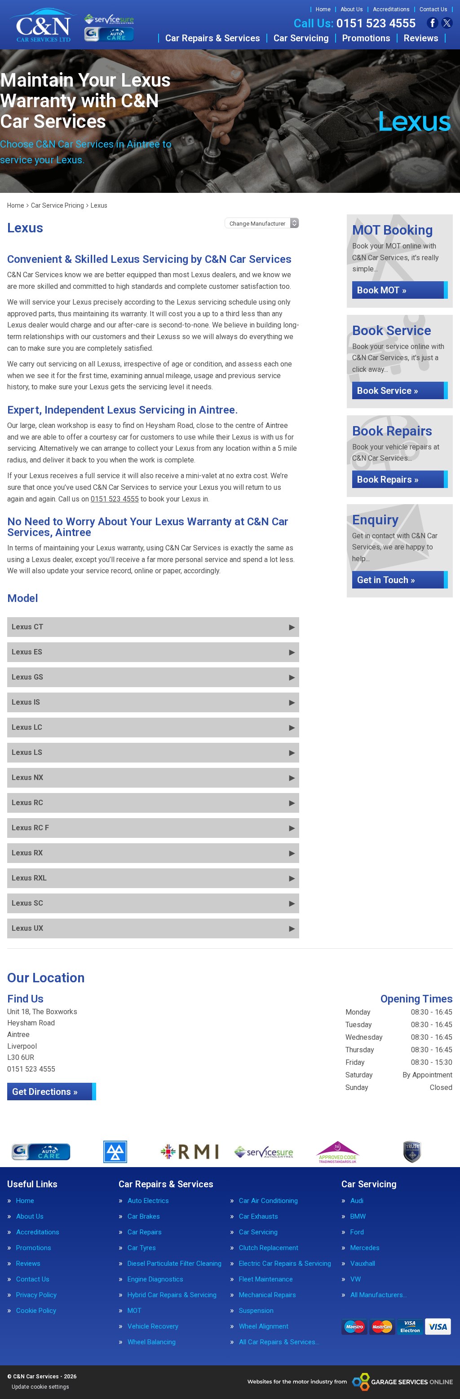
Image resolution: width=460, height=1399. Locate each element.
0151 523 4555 (355, 23)
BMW (358, 1216)
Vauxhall (362, 1263)
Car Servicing (301, 38)
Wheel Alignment (263, 1326)
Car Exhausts (258, 1216)
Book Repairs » (388, 479)
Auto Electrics (148, 1201)
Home (323, 9)
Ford (357, 1232)
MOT (135, 1310)
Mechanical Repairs (267, 1295)
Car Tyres (142, 1248)
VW (355, 1279)
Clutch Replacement (268, 1248)
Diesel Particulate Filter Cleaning (174, 1263)
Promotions (366, 38)
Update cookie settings (40, 1387)
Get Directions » (45, 1091)
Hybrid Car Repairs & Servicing (172, 1295)
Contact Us (433, 9)
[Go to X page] (447, 23)
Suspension (256, 1310)
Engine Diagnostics (155, 1279)
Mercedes (365, 1248)
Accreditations (391, 9)
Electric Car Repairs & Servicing (285, 1263)
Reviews (421, 38)
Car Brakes (144, 1216)
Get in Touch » (386, 580)
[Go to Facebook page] (432, 23)
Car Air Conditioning (268, 1201)
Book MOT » (382, 290)
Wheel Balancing (152, 1342)
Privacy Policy (36, 1295)
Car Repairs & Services (212, 38)
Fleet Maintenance (266, 1279)
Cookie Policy (36, 1310)
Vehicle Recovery (153, 1326)
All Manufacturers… (378, 1295)
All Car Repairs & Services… (279, 1342)
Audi (356, 1201)
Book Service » (387, 390)
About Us (352, 9)
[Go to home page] (72, 25)
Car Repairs (145, 1232)
